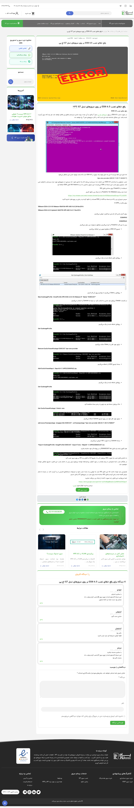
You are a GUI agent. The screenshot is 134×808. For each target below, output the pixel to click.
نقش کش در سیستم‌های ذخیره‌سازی (114, 555)
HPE (75, 106)
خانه (100, 23)
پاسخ (41, 603)
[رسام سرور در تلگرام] (120, 6)
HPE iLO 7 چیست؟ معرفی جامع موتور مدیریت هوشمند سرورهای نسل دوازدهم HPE (20, 116)
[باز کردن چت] (4, 803)
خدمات (83, 23)
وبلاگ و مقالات (113, 31)
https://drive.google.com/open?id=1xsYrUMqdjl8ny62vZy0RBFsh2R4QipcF (103, 482)
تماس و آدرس (27, 778)
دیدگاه (122, 677)
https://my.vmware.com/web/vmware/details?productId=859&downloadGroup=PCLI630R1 (97, 196)
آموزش (105, 31)
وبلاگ (77, 23)
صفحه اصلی (123, 31)
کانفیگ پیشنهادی (70, 23)
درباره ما (29, 785)
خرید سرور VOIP (127, 782)
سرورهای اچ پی (102, 115)
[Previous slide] (39, 529)
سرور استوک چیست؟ (55, 554)
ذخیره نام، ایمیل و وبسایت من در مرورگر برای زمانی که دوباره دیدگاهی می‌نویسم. (92, 716)
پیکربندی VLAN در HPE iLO (83, 554)
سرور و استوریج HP (91, 23)
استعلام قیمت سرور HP (11, 23)
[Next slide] (43, 529)
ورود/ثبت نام (11, 13)
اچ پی (75, 486)
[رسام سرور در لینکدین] (131, 6)
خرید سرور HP (82, 490)
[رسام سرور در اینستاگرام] (125, 6)
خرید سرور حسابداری (126, 778)
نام (123, 703)
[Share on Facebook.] (82, 500)
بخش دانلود (84, 782)
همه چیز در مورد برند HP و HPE (52, 782)
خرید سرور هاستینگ (105, 778)
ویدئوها (59, 778)
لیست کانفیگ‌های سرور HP (57, 23)
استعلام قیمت (27, 782)
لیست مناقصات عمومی (42, 23)
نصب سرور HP (83, 778)
